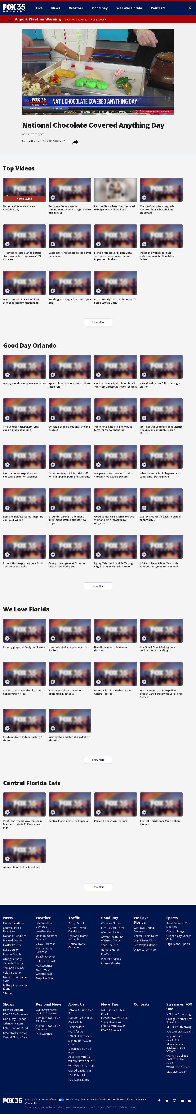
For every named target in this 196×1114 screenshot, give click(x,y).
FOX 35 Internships (80, 1036)
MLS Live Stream (176, 1071)
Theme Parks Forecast (44, 950)
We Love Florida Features (144, 929)
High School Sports (178, 944)
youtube (182, 1101)
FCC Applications (78, 1079)
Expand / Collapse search (190, 8)
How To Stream (13, 1009)
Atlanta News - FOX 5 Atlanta (48, 1027)
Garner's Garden (111, 949)
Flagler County (12, 945)
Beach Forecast (45, 956)
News (8, 917)
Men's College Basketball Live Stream (175, 1047)
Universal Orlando (145, 949)
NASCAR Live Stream (179, 1031)
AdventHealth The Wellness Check (112, 938)
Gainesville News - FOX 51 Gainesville (47, 1011)
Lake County (11, 949)
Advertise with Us (79, 1057)
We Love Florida (111, 923)
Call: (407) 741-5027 (113, 1009)
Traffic (74, 917)
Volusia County (12, 972)
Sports (172, 917)
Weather (43, 917)
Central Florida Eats (15, 1037)
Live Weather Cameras (44, 924)
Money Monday (111, 963)
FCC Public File (77, 1075)
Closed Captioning (79, 1070)
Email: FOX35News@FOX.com (115, 1015)
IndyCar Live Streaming (173, 1037)
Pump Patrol (76, 923)
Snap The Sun (44, 978)
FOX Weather (44, 965)
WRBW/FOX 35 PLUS (81, 1066)
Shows (8, 1004)
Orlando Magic (175, 931)
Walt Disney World (145, 940)
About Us (76, 1004)
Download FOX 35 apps (79, 1050)
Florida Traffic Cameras (77, 945)
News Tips (110, 1004)
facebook (159, 1101)
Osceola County (13, 963)
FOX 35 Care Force (112, 928)
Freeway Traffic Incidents (78, 937)
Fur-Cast (106, 954)
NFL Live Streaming (178, 1014)
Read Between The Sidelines (178, 924)
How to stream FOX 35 (80, 1011)
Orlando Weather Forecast (46, 937)
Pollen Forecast (45, 961)
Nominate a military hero (15, 978)
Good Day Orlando (14, 1019)
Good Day (109, 917)
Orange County (12, 959)
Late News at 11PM (15, 1028)
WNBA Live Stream (178, 1067)
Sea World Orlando (145, 945)
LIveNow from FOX (15, 1032)
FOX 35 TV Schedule (15, 1014)
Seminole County (13, 968)
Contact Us (75, 1022)
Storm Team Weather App (44, 971)
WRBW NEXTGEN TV (81, 1061)
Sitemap (8, 993)
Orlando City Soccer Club (178, 937)
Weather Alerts (45, 931)
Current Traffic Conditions (77, 929)
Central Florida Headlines (12, 929)
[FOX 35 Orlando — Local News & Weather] (15, 8)
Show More (98, 322)
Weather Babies (111, 932)
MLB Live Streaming (178, 1027)
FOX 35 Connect (111, 1030)
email (190, 1101)
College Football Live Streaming (179, 1020)
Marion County (12, 954)
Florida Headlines (13, 923)
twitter (167, 1101)
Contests (141, 1004)
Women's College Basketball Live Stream (177, 1059)
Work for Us (75, 1031)
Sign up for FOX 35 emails (79, 1042)
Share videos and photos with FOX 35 (113, 1024)
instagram (175, 1101)
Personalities (76, 1027)
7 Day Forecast (45, 944)
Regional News (48, 1004)
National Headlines (14, 936)
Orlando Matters (13, 1023)
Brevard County (12, 940)
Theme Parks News (146, 936)
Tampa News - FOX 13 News (48, 1019)
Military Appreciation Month (15, 986)
